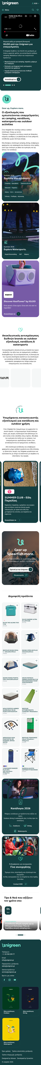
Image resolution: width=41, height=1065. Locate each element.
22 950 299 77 (8, 954)
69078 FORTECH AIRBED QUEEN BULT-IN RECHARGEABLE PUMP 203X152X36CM (30, 680)
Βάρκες (26, 254)
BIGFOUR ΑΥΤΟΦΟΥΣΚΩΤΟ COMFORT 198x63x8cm (30, 710)
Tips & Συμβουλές (10, 921)
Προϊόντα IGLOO (26, 183)
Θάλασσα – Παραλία (11, 187)
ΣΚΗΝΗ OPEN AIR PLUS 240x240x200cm (30, 651)
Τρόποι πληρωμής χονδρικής (12, 1055)
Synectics (30, 1058)
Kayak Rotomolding (11, 254)
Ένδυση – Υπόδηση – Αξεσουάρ (14, 196)
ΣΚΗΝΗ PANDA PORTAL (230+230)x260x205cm (10, 678)
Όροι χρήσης (6, 1051)
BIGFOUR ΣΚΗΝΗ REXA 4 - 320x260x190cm (10, 651)
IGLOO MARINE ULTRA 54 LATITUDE (29, 620)
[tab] (3, 85)
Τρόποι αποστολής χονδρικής (22, 1051)
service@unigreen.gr (9, 972)
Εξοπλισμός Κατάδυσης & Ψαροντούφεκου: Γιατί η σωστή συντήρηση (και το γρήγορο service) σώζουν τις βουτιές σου (20, 926)
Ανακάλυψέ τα (10, 79)
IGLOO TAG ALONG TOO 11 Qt (11, 623)
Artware (13, 1058)
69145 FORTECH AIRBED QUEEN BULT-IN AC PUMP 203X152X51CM (11, 710)
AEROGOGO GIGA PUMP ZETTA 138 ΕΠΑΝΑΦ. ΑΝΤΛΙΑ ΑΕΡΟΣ (9, 740)
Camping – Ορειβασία (11, 183)
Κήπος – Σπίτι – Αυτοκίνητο (13, 192)
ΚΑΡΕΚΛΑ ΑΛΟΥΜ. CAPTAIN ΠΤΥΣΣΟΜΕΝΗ (30, 769)
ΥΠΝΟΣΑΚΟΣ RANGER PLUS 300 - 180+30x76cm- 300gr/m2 (10, 770)
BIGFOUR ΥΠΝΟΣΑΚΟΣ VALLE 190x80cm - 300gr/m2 (29, 739)
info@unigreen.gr (8, 960)
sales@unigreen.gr (8, 966)
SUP (20, 254)
